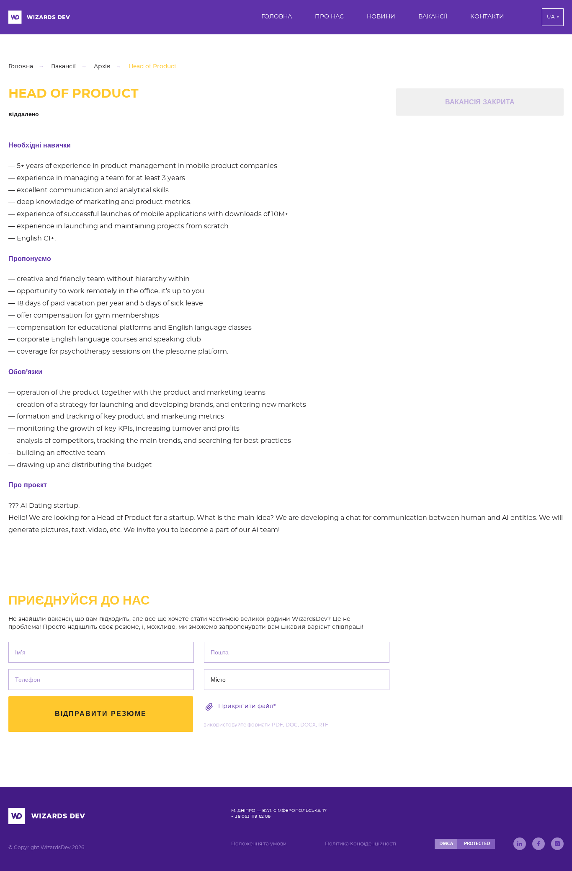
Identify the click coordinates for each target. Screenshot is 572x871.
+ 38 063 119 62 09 (251, 816)
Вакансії (432, 17)
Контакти (487, 17)
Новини (381, 17)
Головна (276, 17)
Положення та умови (258, 843)
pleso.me (181, 351)
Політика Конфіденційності (360, 843)
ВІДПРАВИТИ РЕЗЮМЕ (101, 714)
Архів (102, 67)
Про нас (329, 17)
